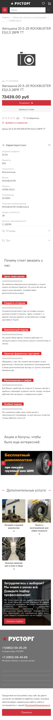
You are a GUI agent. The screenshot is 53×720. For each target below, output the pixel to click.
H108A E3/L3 (15, 20)
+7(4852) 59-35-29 (14, 648)
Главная (6, 17)
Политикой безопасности (37, 705)
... (3, 20)
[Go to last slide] (3, 463)
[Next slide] (50, 463)
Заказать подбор (14, 621)
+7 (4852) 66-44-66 (15, 657)
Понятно (26, 712)
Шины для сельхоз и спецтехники (30, 17)
